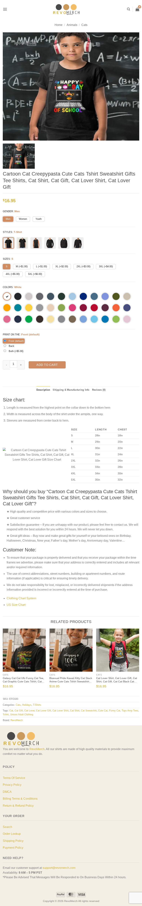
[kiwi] (61, 308)
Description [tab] (43, 389)
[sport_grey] (40, 308)
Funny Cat (114, 710)
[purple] (127, 308)
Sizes (6, 258)
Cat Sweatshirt (89, 710)
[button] (5, 9)
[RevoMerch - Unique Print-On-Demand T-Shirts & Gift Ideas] (66, 9)
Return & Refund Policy (18, 805)
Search (7, 826)
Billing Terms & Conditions (20, 798)
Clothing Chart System (21, 598)
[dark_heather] (50, 296)
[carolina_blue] (83, 319)
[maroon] (105, 308)
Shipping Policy (13, 840)
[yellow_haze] (50, 319)
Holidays (26, 704)
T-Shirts (37, 704)
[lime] (116, 319)
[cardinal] (83, 308)
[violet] (105, 296)
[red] (94, 308)
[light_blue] (72, 296)
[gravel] (61, 319)
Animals (72, 24)
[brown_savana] (72, 319)
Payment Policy (13, 847)
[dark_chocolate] (40, 319)
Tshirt (6, 714)
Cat (11, 710)
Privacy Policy (12, 784)
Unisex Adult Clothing (21, 714)
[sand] (127, 296)
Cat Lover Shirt (61, 710)
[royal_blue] (83, 296)
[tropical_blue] (18, 308)
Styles (7, 232)
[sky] (94, 319)
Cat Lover (29, 710)
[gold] (7, 308)
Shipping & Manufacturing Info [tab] (71, 389)
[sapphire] (105, 319)
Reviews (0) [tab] (99, 389)
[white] (7, 296)
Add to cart (47, 364)
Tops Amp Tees (130, 710)
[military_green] (116, 296)
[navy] (18, 319)
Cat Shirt (75, 710)
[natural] (50, 308)
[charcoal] (40, 296)
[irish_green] (29, 319)
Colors (8, 287)
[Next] (135, 662)
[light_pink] (127, 319)
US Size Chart (16, 604)
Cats (84, 24)
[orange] (116, 308)
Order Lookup (12, 833)
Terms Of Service (14, 777)
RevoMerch (17, 720)
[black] (18, 296)
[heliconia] (72, 308)
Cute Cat (103, 710)
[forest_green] (61, 296)
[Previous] (6, 662)
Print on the (11, 334)
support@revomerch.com (59, 867)
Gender (8, 211)
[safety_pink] (7, 319)
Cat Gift (19, 710)
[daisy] (29, 308)
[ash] (29, 296)
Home (58, 24)
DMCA (7, 791)
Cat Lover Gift (43, 710)
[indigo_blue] (94, 296)
